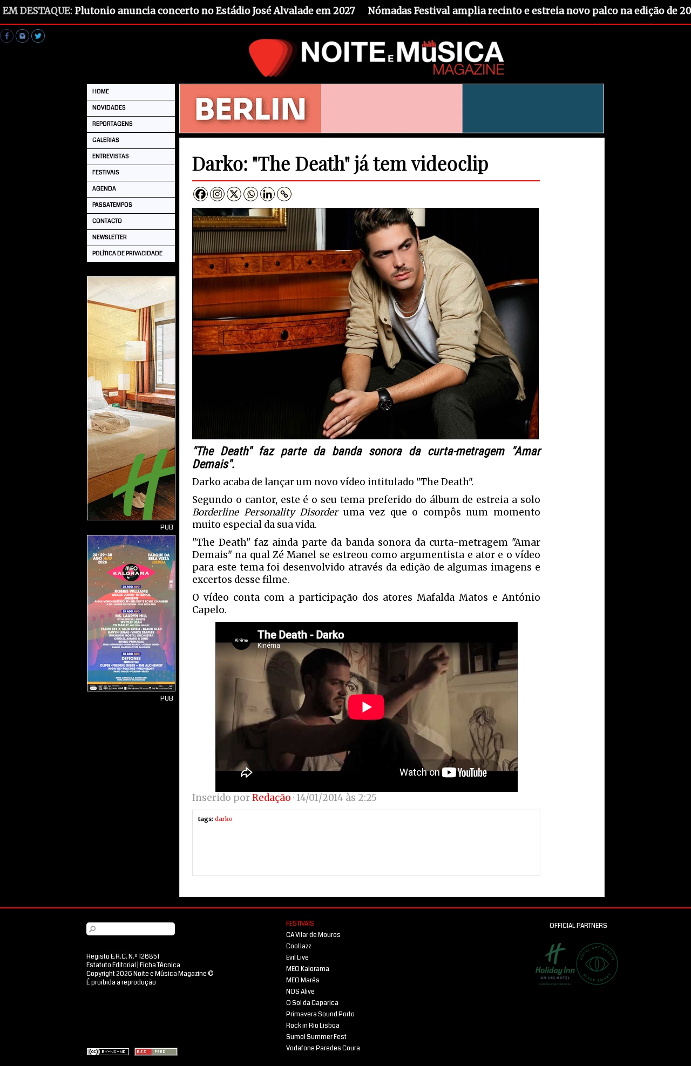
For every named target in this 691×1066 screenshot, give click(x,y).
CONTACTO (107, 221)
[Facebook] (200, 194)
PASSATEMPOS (112, 205)
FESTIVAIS (105, 172)
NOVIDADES (109, 108)
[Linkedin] (267, 194)
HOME (100, 91)
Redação (271, 798)
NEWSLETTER (109, 237)
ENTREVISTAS (110, 156)
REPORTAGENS (112, 124)
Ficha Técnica (160, 965)
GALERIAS (105, 140)
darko (224, 819)
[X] (234, 194)
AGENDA (104, 189)
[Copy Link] (284, 194)
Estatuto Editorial (111, 965)
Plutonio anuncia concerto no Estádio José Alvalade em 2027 (215, 11)
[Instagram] (217, 194)
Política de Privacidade (127, 253)
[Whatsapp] (250, 194)
